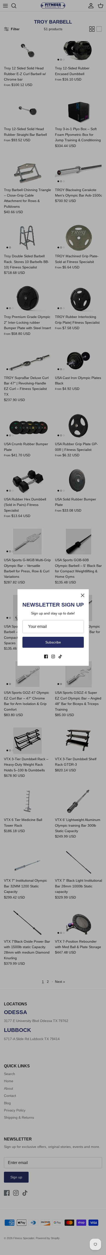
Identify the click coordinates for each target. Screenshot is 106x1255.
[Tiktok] (60, 656)
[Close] (82, 595)
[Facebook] (46, 656)
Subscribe (53, 642)
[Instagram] (53, 656)
